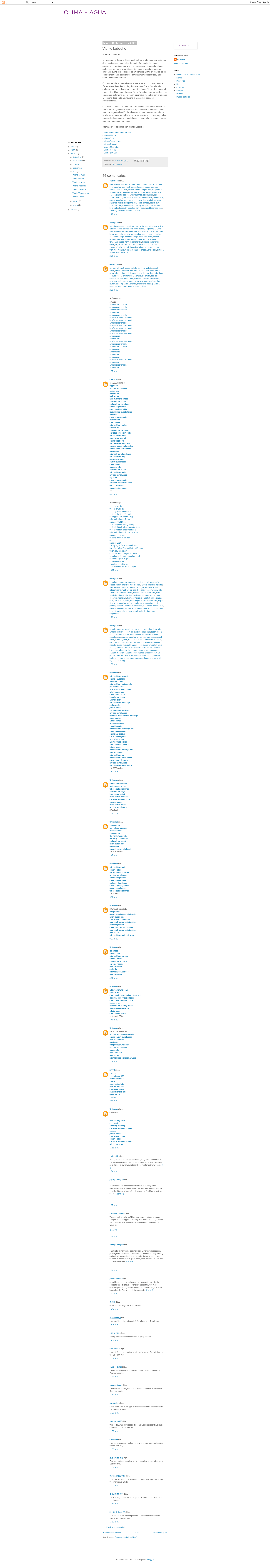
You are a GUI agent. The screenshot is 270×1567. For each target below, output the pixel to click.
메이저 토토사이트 (117, 1512)
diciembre (77, 157)
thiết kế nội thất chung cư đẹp (122, 525)
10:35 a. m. (114, 570)
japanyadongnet (117, 1179)
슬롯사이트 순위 (116, 1494)
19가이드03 (115, 1333)
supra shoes (128, 281)
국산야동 (113, 1230)
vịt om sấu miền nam (118, 551)
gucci (134, 273)
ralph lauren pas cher (131, 590)
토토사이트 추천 (116, 1458)
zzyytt (112, 1070)
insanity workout (137, 247)
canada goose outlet (146, 653)
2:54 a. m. (114, 1101)
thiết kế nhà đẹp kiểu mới (120, 514)
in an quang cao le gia (119, 559)
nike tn (131, 190)
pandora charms (129, 284)
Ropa (178, 84)
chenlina (113, 379)
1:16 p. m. (114, 1236)
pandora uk (128, 278)
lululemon (153, 226)
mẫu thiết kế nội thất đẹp (120, 519)
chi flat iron (143, 226)
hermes (130, 598)
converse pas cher (130, 205)
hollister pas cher (133, 211)
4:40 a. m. (114, 1020)
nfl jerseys (119, 245)
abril (75, 172)
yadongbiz (114, 1156)
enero (75, 205)
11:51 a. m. (114, 1449)
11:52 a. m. (114, 1467)
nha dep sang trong (118, 535)
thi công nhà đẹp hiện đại (120, 511)
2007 (73, 154)
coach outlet (158, 606)
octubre (76, 164)
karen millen (156, 632)
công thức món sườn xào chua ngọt (125, 556)
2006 (73, 209)
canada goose (150, 637)
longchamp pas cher (145, 187)
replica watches (135, 640)
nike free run (137, 184)
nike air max (122, 190)
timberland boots (144, 284)
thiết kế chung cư (117, 509)
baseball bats (133, 286)
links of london (143, 273)
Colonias (180, 87)
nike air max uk (131, 226)
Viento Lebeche (79, 182)
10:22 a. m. (114, 772)
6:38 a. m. (114, 897)
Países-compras (183, 97)
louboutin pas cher (127, 208)
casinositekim (116, 1385)
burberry (147, 611)
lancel (120, 278)
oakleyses (114, 181)
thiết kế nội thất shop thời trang (123, 530)
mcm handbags (131, 237)
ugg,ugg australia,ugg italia (148, 642)
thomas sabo (147, 640)
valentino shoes (140, 234)
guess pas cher (130, 200)
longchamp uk (151, 229)
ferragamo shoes (117, 242)
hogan (141, 587)
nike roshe (156, 192)
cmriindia (114, 1439)
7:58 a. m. (114, 1061)
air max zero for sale (118, 305)
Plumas (179, 94)
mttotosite (114, 1403)
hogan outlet (157, 190)
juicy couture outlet (123, 273)
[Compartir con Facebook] (144, 160)
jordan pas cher (123, 192)
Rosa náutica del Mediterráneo (117, 132)
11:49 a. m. (114, 1358)
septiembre (78, 168)
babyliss (128, 245)
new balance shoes (138, 250)
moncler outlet (116, 645)
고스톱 (112, 1302)
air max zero (115, 312)
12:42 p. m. (114, 813)
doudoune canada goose (141, 658)
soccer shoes (152, 231)
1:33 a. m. (114, 664)
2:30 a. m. (114, 256)
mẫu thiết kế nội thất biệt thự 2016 (124, 532)
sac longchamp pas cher (120, 195)
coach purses (156, 203)
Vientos (119, 164)
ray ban (113, 268)
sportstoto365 (116, 1421)
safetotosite (115, 1349)
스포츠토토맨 (115, 1318)
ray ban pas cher (146, 205)
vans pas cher (115, 205)
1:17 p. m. (114, 1294)
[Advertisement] (125, 29)
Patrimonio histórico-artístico (188, 74)
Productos (180, 81)
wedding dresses (117, 226)
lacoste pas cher (148, 585)
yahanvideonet (116, 1279)
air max (113, 192)
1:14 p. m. (114, 1171)
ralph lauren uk (145, 197)
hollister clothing (138, 268)
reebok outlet (136, 239)
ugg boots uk (135, 634)
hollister (145, 242)
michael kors (136, 192)
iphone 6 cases (123, 268)
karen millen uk (128, 276)
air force (117, 611)
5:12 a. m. (114, 978)
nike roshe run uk (121, 250)
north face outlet (145, 237)
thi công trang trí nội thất (120, 538)
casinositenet (116, 1367)
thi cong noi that (116, 506)
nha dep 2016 (115, 543)
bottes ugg (120, 661)
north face (140, 208)
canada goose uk (138, 629)
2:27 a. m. (114, 214)
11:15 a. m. (114, 1148)
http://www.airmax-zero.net (121, 318)
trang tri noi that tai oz (119, 564)
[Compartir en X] (141, 160)
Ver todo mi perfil (181, 63)
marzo (76, 201)
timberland (128, 606)
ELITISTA (181, 59)
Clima (114, 164)
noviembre (77, 161)
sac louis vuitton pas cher (125, 642)
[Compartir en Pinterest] (147, 160)
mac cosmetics (154, 234)
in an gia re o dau (117, 561)
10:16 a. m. (114, 1309)
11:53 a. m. (114, 1504)
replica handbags (134, 603)
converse (145, 271)
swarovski (139, 281)
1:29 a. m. (114, 617)
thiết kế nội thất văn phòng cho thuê (125, 527)
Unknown (114, 673)
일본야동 (129, 1261)
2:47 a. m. (114, 855)
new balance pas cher (119, 587)
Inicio (137, 1533)
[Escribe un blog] (138, 160)
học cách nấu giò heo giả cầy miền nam (126, 548)
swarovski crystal (143, 276)
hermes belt (128, 229)
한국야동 (121, 1194)
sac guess (145, 590)
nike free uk (124, 247)
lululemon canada (141, 203)
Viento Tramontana (112, 141)
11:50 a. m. (114, 1395)
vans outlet (151, 250)
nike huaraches (123, 239)
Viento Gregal (110, 150)
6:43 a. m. (114, 494)
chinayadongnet (117, 1245)
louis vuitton (152, 629)
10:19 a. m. (114, 1340)
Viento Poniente (111, 144)
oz (111, 540)
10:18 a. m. (114, 1325)
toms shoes (154, 278)
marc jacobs (149, 281)
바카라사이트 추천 (117, 1476)
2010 (73, 147)
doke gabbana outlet (131, 645)
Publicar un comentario (116, 1527)
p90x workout (122, 252)
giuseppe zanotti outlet (123, 231)
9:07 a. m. (114, 939)
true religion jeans (125, 203)
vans (152, 271)
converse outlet (116, 281)
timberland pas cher (143, 190)
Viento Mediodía (111, 147)
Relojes (179, 90)
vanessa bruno (148, 603)
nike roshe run (140, 231)
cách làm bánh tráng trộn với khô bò (125, 553)
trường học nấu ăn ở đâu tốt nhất (124, 546)
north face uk (148, 184)
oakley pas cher (116, 200)
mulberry (154, 590)
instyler (138, 242)
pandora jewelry (123, 650)
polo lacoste (148, 195)
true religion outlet (130, 197)
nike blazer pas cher (153, 208)
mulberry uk (158, 197)
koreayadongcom (117, 1213)
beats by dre (139, 229)
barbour (113, 658)
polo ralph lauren (129, 187)
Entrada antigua (160, 1533)
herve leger (129, 242)
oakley (118, 284)
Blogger (150, 1560)
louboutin (154, 273)
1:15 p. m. (114, 1205)
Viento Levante (110, 153)
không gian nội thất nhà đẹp (121, 517)
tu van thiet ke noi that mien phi (123, 567)
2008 (73, 150)
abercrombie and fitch (146, 608)
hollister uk (126, 184)
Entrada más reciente (112, 1533)
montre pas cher (122, 271)
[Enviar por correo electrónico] (135, 160)
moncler (113, 629)
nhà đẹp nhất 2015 (118, 522)
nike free (128, 595)
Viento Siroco (110, 138)
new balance (136, 195)
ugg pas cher (144, 632)
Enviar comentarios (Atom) (126, 1537)
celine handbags (117, 237)
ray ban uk (146, 192)
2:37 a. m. (114, 371)
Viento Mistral (110, 135)
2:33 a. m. (114, 290)
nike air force (115, 184)
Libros (179, 78)
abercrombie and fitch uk (143, 245)
